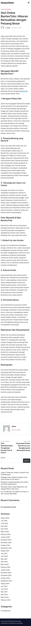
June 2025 (4, 556)
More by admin (16, 430)
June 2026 (4, 523)
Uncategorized (6, 9)
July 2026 (4, 521)
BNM (20, 623)
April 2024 (4, 594)
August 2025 (5, 551)
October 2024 (5, 578)
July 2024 (4, 586)
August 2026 (5, 518)
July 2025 (4, 553)
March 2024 (5, 597)
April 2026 (4, 529)
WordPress (12, 623)
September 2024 (6, 581)
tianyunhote (7, 2)
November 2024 (6, 575)
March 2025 (5, 564)
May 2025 (4, 559)
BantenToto (24, 91)
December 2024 (6, 572)
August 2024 (5, 583)
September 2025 (6, 548)
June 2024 (4, 589)
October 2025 (5, 545)
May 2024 (4, 592)
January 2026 (5, 537)
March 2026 (5, 531)
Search (3, 457)
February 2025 (5, 567)
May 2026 (4, 526)
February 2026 (5, 534)
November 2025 (6, 542)
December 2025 (6, 540)
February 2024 (5, 600)
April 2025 (4, 562)
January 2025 (5, 570)
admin (8, 27)
